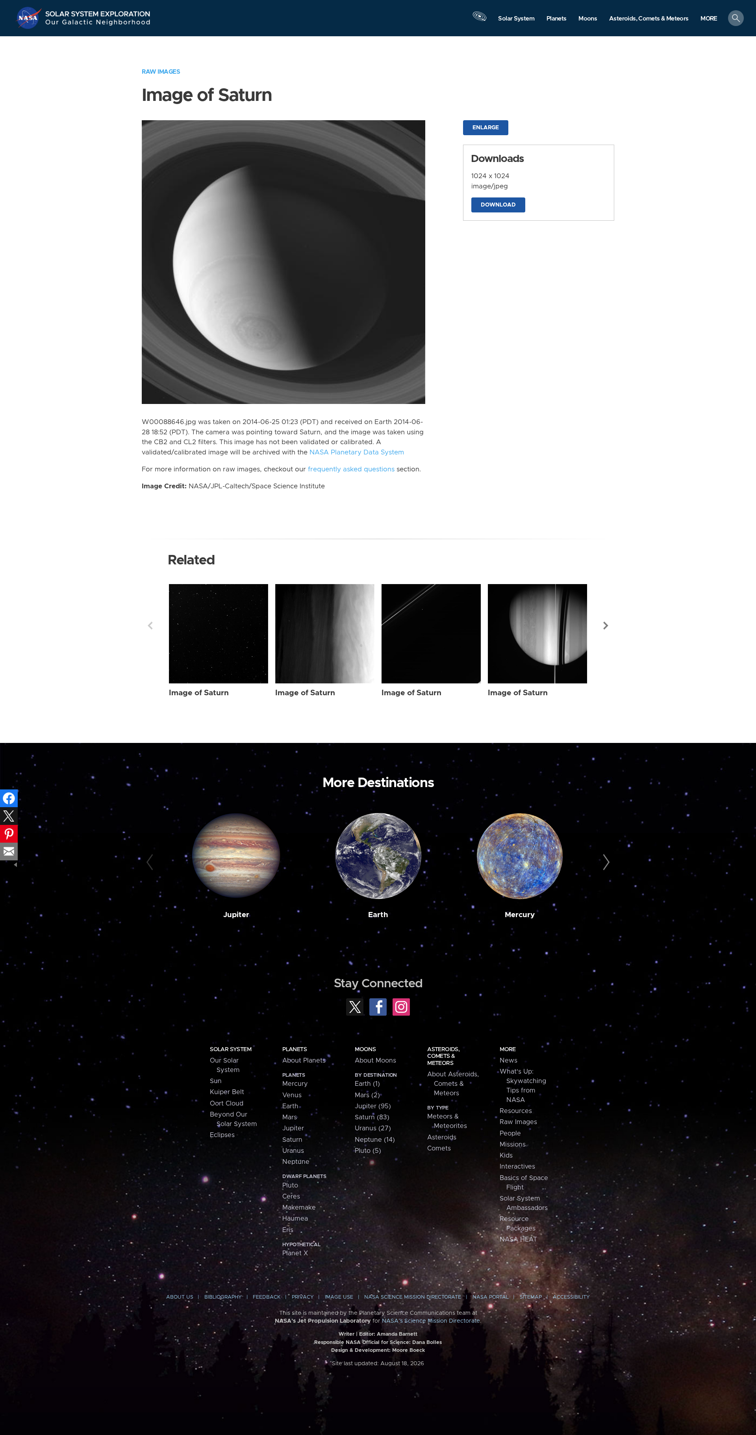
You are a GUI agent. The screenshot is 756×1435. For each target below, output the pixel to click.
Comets (439, 1148)
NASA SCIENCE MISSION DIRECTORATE (412, 1297)
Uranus (293, 1151)
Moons (365, 1049)
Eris (287, 1230)
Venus (292, 1095)
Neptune (295, 1162)
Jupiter (236, 915)
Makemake (299, 1207)
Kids (506, 1155)
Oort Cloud (226, 1103)
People (510, 1133)
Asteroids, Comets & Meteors (443, 1056)
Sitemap (531, 1297)
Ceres (291, 1196)
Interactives (517, 1166)
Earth (378, 915)
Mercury (520, 915)
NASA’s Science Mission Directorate (431, 1321)
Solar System (230, 1049)
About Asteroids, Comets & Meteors (453, 1083)
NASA (30, 18)
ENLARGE (485, 127)
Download (498, 205)
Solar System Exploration (98, 12)
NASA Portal (490, 1297)
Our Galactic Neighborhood (98, 24)
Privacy (303, 1297)
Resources (516, 1111)
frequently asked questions (351, 469)
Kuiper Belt (227, 1092)
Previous (150, 625)
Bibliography (223, 1297)
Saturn (292, 1140)
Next (606, 625)
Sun (216, 1081)
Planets (294, 1049)
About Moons (375, 1060)
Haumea (295, 1218)
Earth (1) (367, 1084)
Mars (289, 1117)
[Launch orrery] (479, 20)
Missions (513, 1144)
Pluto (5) (368, 1151)
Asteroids (441, 1137)
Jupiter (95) (373, 1106)
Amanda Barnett (397, 1334)
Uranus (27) (373, 1128)
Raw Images (161, 72)
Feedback (266, 1297)
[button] (709, 18)
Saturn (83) (372, 1117)
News (508, 1060)
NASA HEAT (518, 1239)
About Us (179, 1297)
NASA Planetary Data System (356, 452)
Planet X (295, 1253)
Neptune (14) (375, 1140)
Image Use (339, 1297)
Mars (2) (367, 1095)
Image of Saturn (199, 693)
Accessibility (571, 1297)
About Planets (304, 1060)
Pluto (290, 1185)
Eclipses (222, 1135)
